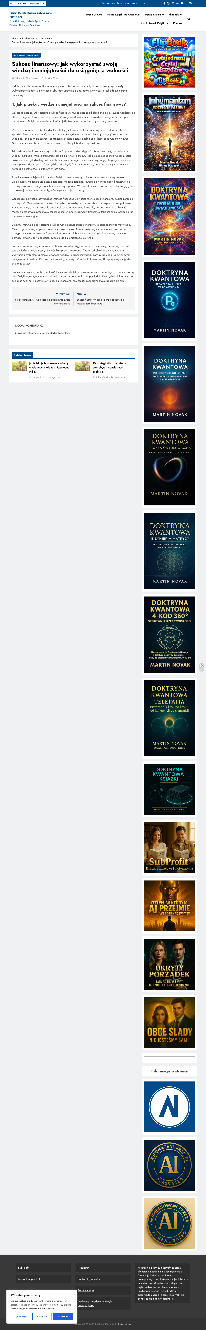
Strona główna (94, 14)
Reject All (42, 1316)
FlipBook (174, 14)
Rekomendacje (86, 1290)
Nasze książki (153, 14)
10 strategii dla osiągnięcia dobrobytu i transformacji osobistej (109, 367)
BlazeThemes (124, 1323)
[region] (41, 1307)
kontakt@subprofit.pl (29, 1279)
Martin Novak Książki (153, 23)
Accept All (63, 1316)
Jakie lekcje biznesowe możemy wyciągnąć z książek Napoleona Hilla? (49, 367)
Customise (21, 1316)
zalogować (33, 333)
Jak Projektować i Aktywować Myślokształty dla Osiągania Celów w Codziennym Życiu (95, 3)
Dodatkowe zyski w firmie (26, 55)
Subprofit (19, 78)
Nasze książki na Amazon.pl (123, 14)
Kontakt (177, 23)
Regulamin (83, 1268)
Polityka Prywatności (89, 1279)
